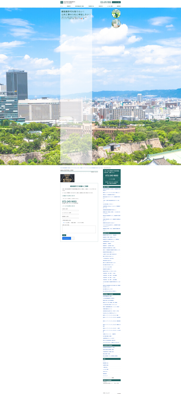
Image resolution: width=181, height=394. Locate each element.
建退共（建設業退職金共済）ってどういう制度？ (111, 306)
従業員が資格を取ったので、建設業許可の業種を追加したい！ (111, 220)
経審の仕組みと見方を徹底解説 (108, 300)
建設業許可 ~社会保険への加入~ (108, 245)
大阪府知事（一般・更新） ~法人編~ (109, 277)
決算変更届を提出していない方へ (108, 241)
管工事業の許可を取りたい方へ (108, 264)
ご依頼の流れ (100, 6)
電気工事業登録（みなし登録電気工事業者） (110, 355)
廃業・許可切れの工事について (108, 256)
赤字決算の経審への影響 (107, 336)
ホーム (61, 6)
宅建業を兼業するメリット (107, 308)
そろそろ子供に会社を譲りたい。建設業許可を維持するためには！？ (111, 225)
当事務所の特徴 (105, 365)
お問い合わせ (105, 371)
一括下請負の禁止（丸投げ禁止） (108, 258)
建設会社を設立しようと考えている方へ (110, 271)
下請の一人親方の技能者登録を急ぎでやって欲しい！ (111, 201)
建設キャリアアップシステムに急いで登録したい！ (111, 192)
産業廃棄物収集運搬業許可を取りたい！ (110, 209)
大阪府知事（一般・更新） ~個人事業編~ (110, 279)
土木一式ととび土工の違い (107, 266)
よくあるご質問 (110, 6)
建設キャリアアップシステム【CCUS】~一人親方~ (111, 328)
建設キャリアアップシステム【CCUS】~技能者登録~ (111, 318)
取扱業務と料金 (91, 6)
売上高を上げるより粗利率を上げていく (110, 313)
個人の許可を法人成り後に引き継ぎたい (110, 291)
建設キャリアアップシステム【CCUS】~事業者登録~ (111, 321)
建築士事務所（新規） (107, 353)
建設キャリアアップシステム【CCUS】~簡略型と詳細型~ (111, 325)
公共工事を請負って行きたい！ (108, 204)
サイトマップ (105, 375)
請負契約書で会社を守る (107, 260)
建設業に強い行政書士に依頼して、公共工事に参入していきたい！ (111, 212)
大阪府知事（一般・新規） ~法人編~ (109, 273)
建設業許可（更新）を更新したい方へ (109, 237)
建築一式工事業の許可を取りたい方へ (109, 262)
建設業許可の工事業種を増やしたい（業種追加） (111, 239)
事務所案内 (119, 6)
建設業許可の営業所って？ (107, 269)
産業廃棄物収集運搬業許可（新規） (109, 347)
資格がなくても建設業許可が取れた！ (109, 194)
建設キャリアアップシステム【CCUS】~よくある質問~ (111, 331)
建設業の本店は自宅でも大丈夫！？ (109, 222)
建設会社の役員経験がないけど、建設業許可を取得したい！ (111, 216)
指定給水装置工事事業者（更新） (108, 349)
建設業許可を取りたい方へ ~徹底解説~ (110, 235)
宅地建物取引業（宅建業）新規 (108, 351)
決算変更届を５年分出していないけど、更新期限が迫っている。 (111, 207)
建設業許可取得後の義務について (108, 252)
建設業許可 (69, 6)
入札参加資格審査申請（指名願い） (109, 298)
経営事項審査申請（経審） (79, 6)
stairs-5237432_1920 (66, 170)
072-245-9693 (105, 2)
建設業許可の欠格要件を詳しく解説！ (109, 247)
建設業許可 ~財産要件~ (107, 243)
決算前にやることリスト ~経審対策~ (109, 334)
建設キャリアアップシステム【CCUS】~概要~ (111, 315)
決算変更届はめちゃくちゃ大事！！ (109, 338)
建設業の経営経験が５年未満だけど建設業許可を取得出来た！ (111, 189)
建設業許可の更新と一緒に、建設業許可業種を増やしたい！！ (111, 229)
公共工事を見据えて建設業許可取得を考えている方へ (111, 282)
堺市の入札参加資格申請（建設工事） (109, 340)
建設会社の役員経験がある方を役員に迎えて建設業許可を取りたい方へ (111, 286)
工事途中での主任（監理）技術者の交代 (110, 254)
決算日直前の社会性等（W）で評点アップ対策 (111, 311)
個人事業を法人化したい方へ (108, 289)
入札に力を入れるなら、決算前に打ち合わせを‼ (111, 342)
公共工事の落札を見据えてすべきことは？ (110, 304)
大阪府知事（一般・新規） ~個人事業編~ (110, 275)
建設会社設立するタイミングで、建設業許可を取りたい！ (111, 197)
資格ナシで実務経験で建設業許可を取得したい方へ (111, 249)
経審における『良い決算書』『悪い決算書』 (110, 302)
